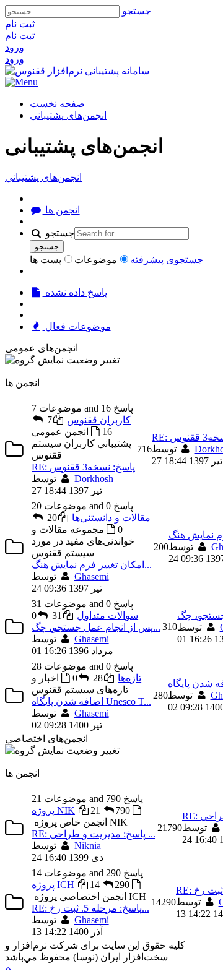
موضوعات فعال (77, 326)
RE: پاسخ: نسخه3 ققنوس (83, 467)
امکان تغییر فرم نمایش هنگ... (92, 564)
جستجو (136, 11)
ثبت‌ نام (20, 24)
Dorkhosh (93, 478)
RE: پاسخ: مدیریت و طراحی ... (93, 834)
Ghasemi (91, 576)
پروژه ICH (53, 884)
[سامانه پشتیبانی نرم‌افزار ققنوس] (77, 71)
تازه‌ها (129, 678)
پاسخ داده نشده (75, 292)
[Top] (8, 968)
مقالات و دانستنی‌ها (111, 517)
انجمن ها (61, 210)
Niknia (87, 845)
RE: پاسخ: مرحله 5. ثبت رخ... (90, 908)
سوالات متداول (107, 615)
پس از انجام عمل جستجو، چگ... (96, 627)
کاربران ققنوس (99, 420)
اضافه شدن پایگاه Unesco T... (91, 701)
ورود (14, 47)
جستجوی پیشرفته (166, 259)
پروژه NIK (53, 810)
